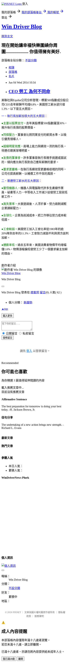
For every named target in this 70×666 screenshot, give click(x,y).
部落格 (13, 71)
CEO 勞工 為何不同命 (29, 91)
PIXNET (17, 612)
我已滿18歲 (9, 659)
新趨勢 (28, 302)
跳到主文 (7, 36)
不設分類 (31, 60)
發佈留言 (7, 337)
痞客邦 (35, 292)
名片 (11, 76)
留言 (43, 292)
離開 (20, 659)
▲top (4, 308)
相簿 (11, 67)
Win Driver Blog (21, 26)
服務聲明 (39, 616)
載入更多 (7, 315)
